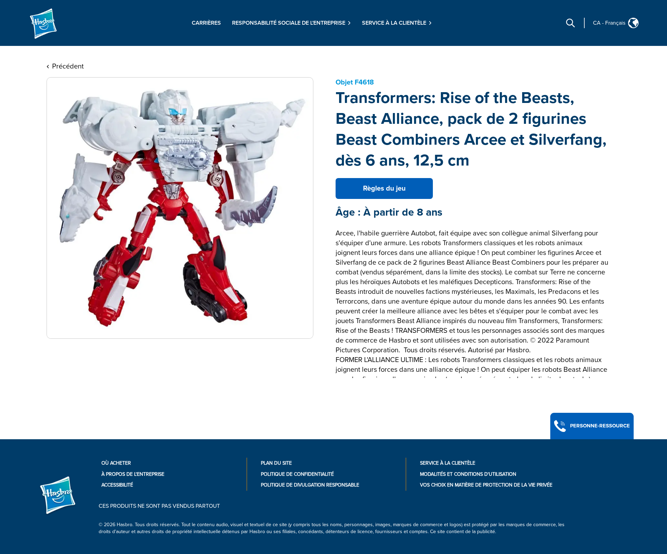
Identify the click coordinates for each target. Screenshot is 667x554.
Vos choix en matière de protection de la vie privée (486, 485)
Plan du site (276, 463)
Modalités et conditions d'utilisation (468, 474)
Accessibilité (117, 485)
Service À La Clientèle (447, 463)
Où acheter (116, 463)
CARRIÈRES (206, 22)
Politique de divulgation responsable (310, 485)
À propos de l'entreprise (132, 474)
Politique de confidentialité (297, 474)
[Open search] (570, 23)
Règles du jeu (384, 188)
